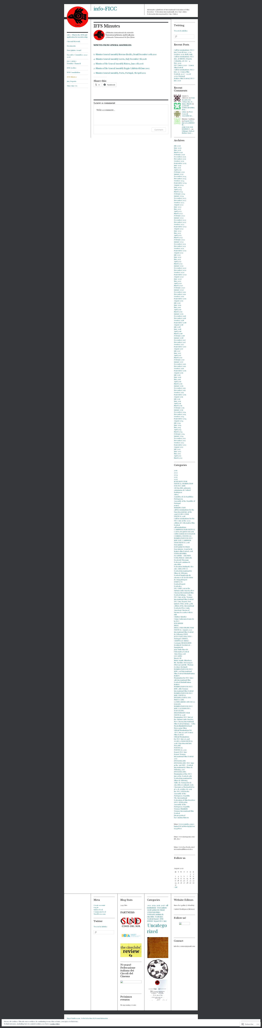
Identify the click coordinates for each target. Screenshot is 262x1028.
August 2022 (178, 229)
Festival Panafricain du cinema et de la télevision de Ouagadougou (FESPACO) (183, 578)
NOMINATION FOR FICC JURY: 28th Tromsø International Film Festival (183, 688)
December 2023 (180, 198)
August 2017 (178, 349)
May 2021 (177, 259)
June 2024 (177, 187)
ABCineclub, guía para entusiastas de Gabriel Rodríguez (182, 490)
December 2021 (180, 244)
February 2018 (179, 336)
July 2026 (177, 146)
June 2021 (177, 257)
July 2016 (177, 375)
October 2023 (179, 202)
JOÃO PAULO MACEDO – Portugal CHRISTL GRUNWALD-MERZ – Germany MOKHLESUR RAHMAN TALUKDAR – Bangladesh (183, 641)
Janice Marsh (186, 104)
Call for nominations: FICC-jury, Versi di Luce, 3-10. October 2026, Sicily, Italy (184, 52)
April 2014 (177, 429)
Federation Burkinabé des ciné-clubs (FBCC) (183, 567)
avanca (176, 505)
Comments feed (100, 912)
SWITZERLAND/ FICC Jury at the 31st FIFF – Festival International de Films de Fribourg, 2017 (184, 766)
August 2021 (178, 253)
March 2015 (178, 405)
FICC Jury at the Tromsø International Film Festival (183, 598)
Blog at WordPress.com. (74, 1018)
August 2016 (178, 373)
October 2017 (179, 344)
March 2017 (178, 357)
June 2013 (177, 451)
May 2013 (177, 453)
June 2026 (177, 148)
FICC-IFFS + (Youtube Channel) (74, 62)
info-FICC (105, 9)
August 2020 (179, 277)
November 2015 (179, 390)
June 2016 (177, 377)
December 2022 (180, 220)
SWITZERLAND (180, 761)
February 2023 (179, 215)
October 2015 (179, 392)
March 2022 (178, 237)
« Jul (175, 887)
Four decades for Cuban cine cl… (188, 100)
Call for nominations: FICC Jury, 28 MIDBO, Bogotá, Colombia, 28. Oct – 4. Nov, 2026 (184, 59)
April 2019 (177, 309)
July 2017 (177, 351)
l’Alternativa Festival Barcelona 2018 (181, 652)
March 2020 (178, 285)
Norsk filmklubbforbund (183, 726)
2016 (175, 470)
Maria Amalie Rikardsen (183, 660)
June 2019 (177, 305)
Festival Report (179, 584)
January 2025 (178, 174)
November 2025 (180, 159)
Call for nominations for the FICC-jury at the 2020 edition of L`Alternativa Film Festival (184, 521)
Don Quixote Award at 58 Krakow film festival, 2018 (183, 550)
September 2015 (180, 394)
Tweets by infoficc (181, 31)
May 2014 (177, 427)
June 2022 (177, 231)
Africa (176, 494)
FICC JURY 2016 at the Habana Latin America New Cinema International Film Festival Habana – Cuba (184, 591)
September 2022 (180, 226)
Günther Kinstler (180, 617)
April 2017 (177, 355)
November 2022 (180, 222)
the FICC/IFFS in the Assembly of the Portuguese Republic (182, 793)
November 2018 (180, 318)
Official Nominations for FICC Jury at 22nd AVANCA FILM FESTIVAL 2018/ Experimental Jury (183, 740)
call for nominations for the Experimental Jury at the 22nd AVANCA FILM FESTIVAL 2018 (184, 513)
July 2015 (177, 399)
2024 (176, 475)
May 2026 (177, 150)
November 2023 (180, 200)
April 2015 (177, 403)
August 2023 (178, 205)
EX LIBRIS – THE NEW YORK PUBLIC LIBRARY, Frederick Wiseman (183, 557)
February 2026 (179, 154)
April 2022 (177, 235)
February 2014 (179, 434)
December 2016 (180, 364)
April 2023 (177, 211)
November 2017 (180, 342)
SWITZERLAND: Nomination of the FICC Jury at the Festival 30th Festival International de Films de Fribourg (183, 776)
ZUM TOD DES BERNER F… (187, 128)
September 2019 (180, 298)
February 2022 (179, 239)
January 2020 (179, 290)
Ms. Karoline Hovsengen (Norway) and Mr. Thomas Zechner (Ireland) (183, 664)
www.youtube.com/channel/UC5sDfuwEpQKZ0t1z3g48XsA (184, 826)
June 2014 (177, 425)
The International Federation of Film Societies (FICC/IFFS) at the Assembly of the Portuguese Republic (184, 802)
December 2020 (180, 268)
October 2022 (179, 224)
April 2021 (177, 261)
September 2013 (180, 445)
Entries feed (98, 909)
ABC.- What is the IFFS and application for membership (77, 36)
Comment (158, 130)
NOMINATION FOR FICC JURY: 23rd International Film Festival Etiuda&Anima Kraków (184, 672)
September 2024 (180, 183)
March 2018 (178, 333)
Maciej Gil (177, 658)
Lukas (184, 112)
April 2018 (177, 331)
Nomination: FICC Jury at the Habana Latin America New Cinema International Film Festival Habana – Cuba (184, 720)
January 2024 (179, 196)
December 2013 (180, 438)
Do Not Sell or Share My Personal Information (94, 1018)
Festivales (177, 586)
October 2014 (179, 416)
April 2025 (177, 170)
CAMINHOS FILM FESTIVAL (184, 529)
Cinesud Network (73, 41)
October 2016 (179, 368)
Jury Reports (71, 81)
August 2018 (178, 325)
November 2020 (180, 270)
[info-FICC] (77, 27)
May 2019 (177, 307)
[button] (157, 947)
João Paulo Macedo (181, 649)
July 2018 (177, 327)
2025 (175, 477)
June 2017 (177, 353)
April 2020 (178, 283)
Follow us (179, 858)
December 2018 (180, 316)
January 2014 (178, 436)
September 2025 (180, 163)
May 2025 (177, 167)
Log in (96, 907)
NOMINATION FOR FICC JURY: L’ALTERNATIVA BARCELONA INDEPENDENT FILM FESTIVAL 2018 (183, 710)
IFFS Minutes (72, 77)
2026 (176, 479)
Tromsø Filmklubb (181, 809)
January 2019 (178, 314)
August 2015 (178, 397)
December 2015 (179, 388)
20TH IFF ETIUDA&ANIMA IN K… (188, 108)
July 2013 (177, 449)
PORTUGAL (178, 748)
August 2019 (178, 301)
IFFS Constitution (73, 72)
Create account (99, 905)
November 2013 (180, 440)
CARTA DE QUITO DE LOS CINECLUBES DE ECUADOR (184, 532)
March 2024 (178, 191)
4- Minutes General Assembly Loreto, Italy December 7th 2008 (120, 59)
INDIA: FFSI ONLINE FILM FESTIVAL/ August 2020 (184, 628)
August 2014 (178, 421)
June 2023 (177, 207)
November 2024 (180, 178)
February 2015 (179, 408)
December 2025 (180, 157)
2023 (176, 473)
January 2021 (178, 266)
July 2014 (177, 423)
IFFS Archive (71, 68)
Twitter (98, 921)
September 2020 (180, 274)
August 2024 (179, 185)
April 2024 (178, 189)
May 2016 (177, 379)
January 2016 (178, 386)
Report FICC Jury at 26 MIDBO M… (188, 123)
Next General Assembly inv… (187, 114)
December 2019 (180, 292)
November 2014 (180, 414)
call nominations (180, 527)
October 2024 (179, 181)
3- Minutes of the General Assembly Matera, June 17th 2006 (119, 63)
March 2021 (178, 263)
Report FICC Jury (180, 752)
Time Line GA (72, 86)
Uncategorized (179, 815)
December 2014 (180, 412)
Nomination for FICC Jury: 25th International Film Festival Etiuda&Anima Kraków (183, 681)
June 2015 (177, 401)
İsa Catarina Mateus (181, 817)
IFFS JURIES (178, 623)
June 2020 (178, 279)
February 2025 (179, 172)
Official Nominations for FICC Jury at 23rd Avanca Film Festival (183, 732)
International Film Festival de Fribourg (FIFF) (183, 633)
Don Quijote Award (74, 50)
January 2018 (178, 338)
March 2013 (178, 458)
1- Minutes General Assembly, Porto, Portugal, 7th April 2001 (120, 73)
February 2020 (179, 288)
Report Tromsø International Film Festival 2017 (183, 756)
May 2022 (177, 233)
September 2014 (180, 418)
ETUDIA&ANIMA (180, 553)
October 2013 (179, 442)
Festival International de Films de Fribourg (183, 572)
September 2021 (180, 250)
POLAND (177, 745)
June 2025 (177, 165)
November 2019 (180, 294)
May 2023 (177, 209)
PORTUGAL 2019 (180, 750)
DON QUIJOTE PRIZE (182, 547)
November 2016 (180, 366)
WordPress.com (99, 914)
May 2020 (177, 281)
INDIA (176, 625)
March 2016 (178, 384)
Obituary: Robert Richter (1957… (188, 132)
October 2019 (179, 296)
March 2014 (178, 432)
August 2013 (178, 447)
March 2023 (178, 213)
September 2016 (180, 370)
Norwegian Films (180, 728)
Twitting (179, 25)
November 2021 (180, 246)
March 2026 (178, 152)
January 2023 (179, 218)
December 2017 (180, 340)
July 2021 (177, 255)
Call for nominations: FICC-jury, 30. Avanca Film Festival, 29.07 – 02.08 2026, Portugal (184, 72)
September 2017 (180, 346)
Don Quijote (178, 545)
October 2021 (179, 248)
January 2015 (178, 410)
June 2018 (177, 329)
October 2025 (179, 161)
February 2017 (179, 360)
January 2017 (178, 362)
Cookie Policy (55, 1024)
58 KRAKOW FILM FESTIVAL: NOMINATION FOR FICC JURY (183, 483)
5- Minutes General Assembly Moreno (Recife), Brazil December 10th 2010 (125, 54)
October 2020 (179, 272)
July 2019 (177, 303)
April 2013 (177, 456)
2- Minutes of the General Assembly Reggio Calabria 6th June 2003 (121, 68)
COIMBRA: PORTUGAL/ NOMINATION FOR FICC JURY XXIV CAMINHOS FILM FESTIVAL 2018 (183, 539)
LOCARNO (178, 656)
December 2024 (180, 176)
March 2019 (178, 312)
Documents (71, 46)
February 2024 (179, 194)
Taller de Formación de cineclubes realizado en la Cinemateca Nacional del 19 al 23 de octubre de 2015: (184, 785)
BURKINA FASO (180, 507)
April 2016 (177, 381)
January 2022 (179, 242)
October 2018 (179, 320)
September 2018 (180, 322)
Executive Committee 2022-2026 (77, 56)
